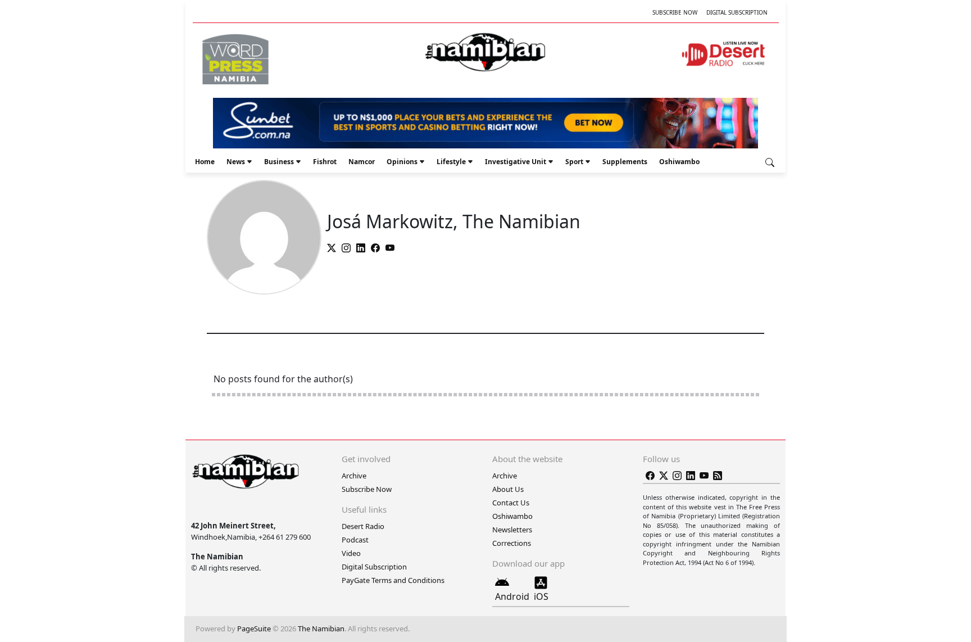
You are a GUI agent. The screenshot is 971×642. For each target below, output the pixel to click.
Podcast (355, 540)
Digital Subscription (737, 12)
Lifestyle (451, 161)
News (235, 161)
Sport (574, 161)
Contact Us (510, 503)
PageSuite (254, 628)
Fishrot (325, 161)
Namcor (361, 161)
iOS (541, 596)
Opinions (402, 161)
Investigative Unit (515, 161)
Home (205, 161)
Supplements (624, 161)
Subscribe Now (674, 12)
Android (512, 596)
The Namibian (321, 628)
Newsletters (512, 530)
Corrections (511, 543)
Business (279, 161)
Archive (354, 476)
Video (351, 553)
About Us (508, 489)
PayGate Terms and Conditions (393, 580)
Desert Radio (363, 526)
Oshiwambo (679, 161)
